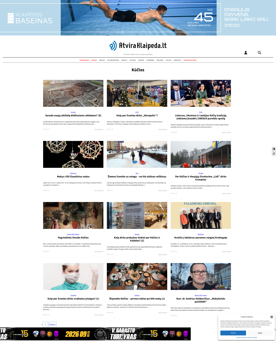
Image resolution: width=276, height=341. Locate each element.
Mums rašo (70, 234)
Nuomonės (150, 60)
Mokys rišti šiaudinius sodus (73, 176)
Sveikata (141, 60)
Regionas (160, 60)
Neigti (260, 333)
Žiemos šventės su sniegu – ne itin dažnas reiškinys (137, 176)
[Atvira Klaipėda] (138, 50)
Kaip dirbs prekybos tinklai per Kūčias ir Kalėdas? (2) (137, 239)
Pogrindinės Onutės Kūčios (73, 238)
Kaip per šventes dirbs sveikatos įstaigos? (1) (73, 299)
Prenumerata (84, 60)
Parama (94, 60)
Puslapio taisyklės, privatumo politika (246, 337)
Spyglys (73, 112)
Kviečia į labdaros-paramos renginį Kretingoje (200, 238)
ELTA (137, 112)
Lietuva (168, 60)
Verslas (124, 60)
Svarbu (77, 234)
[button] (272, 317)
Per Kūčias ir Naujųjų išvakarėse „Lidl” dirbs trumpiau (200, 178)
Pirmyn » (52, 324)
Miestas (102, 60)
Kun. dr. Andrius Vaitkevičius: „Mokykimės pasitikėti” (200, 300)
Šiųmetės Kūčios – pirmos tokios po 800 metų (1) (137, 299)
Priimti (233, 333)
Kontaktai (177, 60)
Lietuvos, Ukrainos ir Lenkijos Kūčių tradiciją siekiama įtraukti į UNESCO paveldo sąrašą (200, 117)
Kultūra (133, 60)
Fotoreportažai (113, 60)
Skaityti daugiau (99, 129)
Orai (137, 173)
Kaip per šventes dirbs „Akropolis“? (137, 115)
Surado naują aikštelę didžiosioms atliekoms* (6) (73, 115)
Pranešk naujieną (189, 60)
